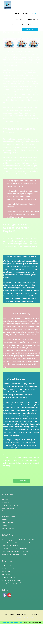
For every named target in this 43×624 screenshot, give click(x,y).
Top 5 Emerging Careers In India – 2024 (14, 540)
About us (25, 13)
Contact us (15, 25)
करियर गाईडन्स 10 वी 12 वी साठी (10, 548)
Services (33, 13)
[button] (21, 481)
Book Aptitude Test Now (30, 25)
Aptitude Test (6, 502)
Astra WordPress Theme (25, 617)
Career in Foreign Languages (11, 554)
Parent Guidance (7, 522)
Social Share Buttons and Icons (12, 622)
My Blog (19, 19)
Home (17, 13)
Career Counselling (8, 508)
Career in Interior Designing (11, 551)
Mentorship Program (8, 516)
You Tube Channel (32, 19)
